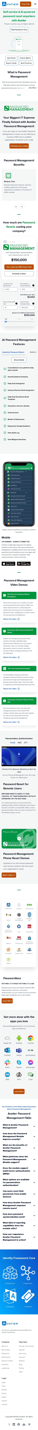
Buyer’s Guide (11, 63)
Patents (4, 1390)
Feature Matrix (25, 58)
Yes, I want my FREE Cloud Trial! (19, 267)
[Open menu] (35, 4)
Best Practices (26, 63)
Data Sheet (11, 58)
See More (32, 88)
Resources (22, 1353)
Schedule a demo (19, 274)
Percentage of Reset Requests (25, 285)
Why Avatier (6, 1350)
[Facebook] (18, 1424)
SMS (19, 743)
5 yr (32, 319)
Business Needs (7, 1361)
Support (22, 1350)
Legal (3, 1382)
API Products (6, 1357)
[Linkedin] (14, 1424)
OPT (26, 743)
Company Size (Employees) (8, 285)
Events (4, 1397)
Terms (4, 1386)
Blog (20, 1364)
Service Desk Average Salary (25, 303)
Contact (4, 1404)
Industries (5, 1364)
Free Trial (25, 4)
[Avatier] (10, 4)
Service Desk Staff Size (9, 303)
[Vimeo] (29, 1424)
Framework (5, 1353)
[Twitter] (9, 1424)
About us (5, 1346)
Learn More (7, 1001)
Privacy (4, 1393)
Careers (4, 1400)
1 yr (6, 319)
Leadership (5, 1368)
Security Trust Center (26, 1346)
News (21, 1372)
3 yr (19, 319)
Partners (22, 1361)
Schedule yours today (19, 146)
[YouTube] (24, 1424)
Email (12, 743)
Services (22, 1357)
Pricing (21, 1368)
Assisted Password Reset (13, 352)
